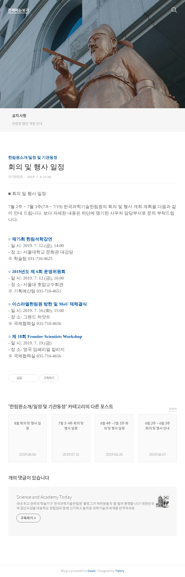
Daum (92, 571)
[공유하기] (26, 378)
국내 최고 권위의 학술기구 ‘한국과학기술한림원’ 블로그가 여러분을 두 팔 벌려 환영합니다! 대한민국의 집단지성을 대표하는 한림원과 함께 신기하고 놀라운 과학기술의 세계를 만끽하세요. (85, 505)
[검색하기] (174, 9)
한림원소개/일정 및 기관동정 (32, 157)
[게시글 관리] (32, 378)
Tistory (119, 571)
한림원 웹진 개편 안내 (27, 123)
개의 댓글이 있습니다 (28, 478)
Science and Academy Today (44, 497)
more (173, 408)
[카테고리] (18, 10)
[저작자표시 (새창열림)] (61, 378)
